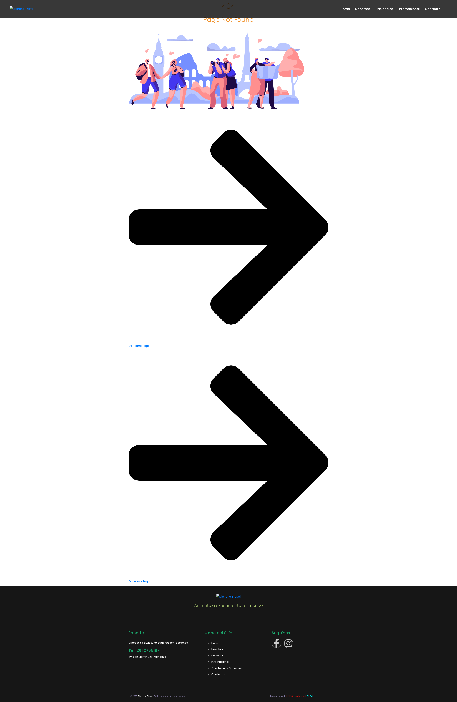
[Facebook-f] (276, 643)
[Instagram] (288, 643)
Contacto (433, 9)
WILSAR (310, 696)
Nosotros (362, 9)
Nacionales (384, 9)
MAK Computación (295, 696)
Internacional (409, 9)
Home (345, 9)
